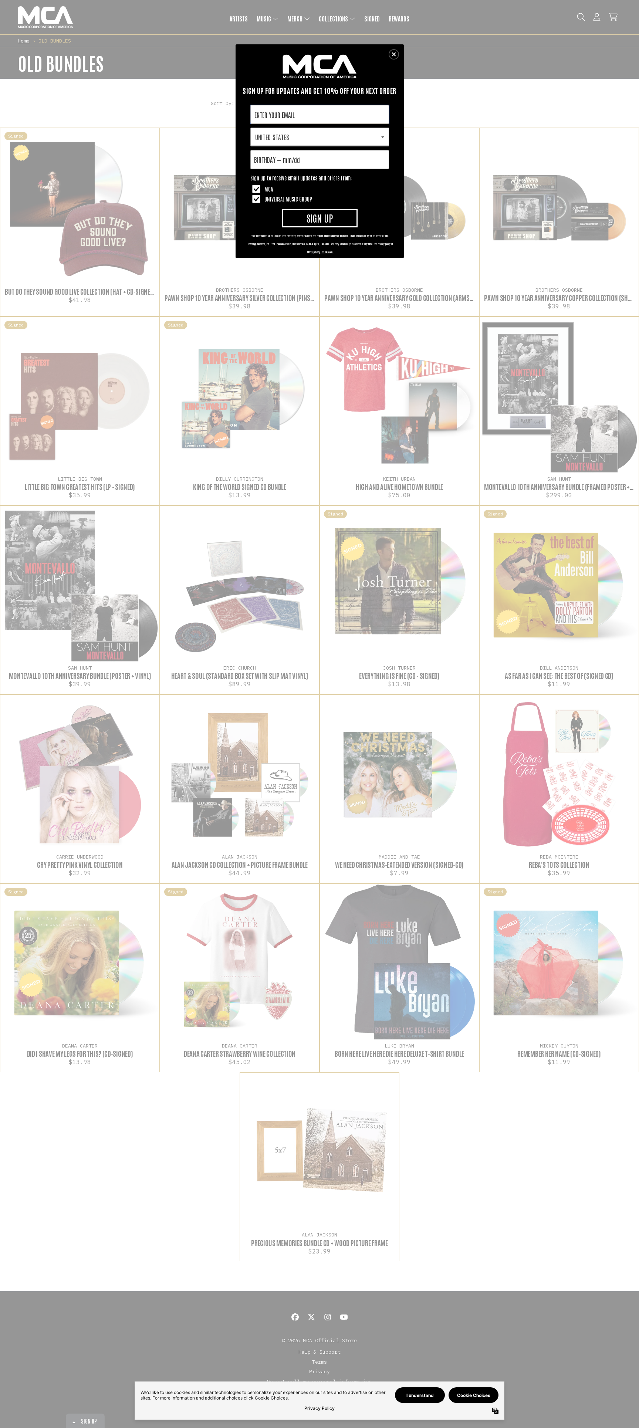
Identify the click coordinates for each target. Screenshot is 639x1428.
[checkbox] (320, 189)
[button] (393, 54)
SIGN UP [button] (320, 218)
